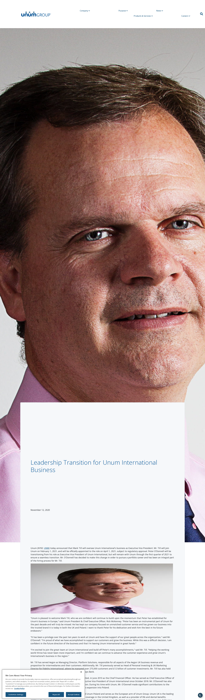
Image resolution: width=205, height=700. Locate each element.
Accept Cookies (73, 694)
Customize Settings (15, 694)
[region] (43, 684)
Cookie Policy (19, 688)
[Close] (81, 672)
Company (84, 10)
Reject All (56, 694)
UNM (46, 548)
